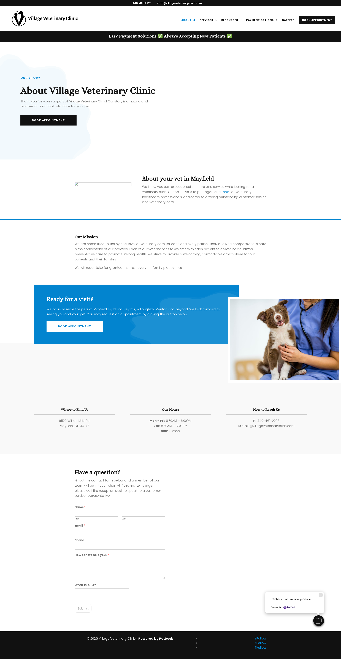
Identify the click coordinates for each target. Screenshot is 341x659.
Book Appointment (317, 20)
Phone (79, 540)
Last (124, 518)
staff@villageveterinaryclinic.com (268, 426)
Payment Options (260, 20)
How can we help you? (92, 555)
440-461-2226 (141, 3)
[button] (318, 620)
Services (206, 20)
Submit (83, 608)
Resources (229, 20)
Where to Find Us (74, 409)
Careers (288, 20)
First (77, 518)
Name (80, 507)
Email (80, 526)
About (186, 20)
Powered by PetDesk (155, 638)
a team (224, 192)
